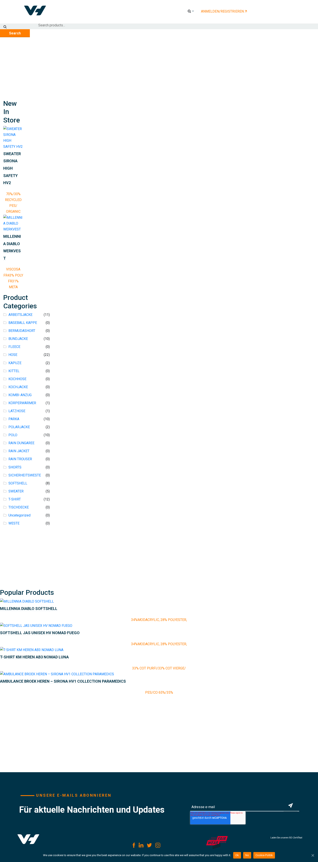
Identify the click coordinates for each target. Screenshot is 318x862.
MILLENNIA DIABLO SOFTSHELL (28, 608)
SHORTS (14, 467)
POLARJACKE (19, 427)
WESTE (13, 523)
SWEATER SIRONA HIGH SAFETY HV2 (12, 168)
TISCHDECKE (18, 507)
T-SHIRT (14, 499)
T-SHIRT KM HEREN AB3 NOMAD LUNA (34, 657)
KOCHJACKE (18, 387)
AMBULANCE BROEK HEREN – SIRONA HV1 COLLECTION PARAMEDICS (63, 681)
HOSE (12, 355)
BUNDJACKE (18, 339)
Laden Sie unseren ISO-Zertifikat (286, 837)
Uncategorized (19, 515)
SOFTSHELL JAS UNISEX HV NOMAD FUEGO (40, 632)
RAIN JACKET (18, 451)
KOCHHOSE (17, 379)
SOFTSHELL (17, 483)
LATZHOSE (16, 411)
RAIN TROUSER (20, 459)
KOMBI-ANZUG (20, 395)
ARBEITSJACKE (20, 315)
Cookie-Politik (264, 855)
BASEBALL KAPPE (22, 323)
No (247, 855)
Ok (237, 855)
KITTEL (13, 371)
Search (15, 33)
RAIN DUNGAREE (21, 443)
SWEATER (16, 491)
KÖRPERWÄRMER (22, 403)
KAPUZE (14, 363)
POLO (12, 435)
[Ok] (312, 855)
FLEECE (14, 347)
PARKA (13, 419)
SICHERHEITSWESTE (24, 475)
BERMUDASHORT (21, 331)
